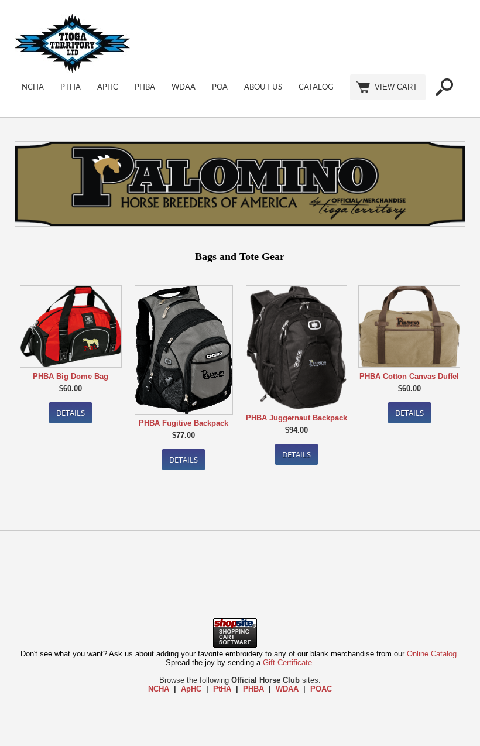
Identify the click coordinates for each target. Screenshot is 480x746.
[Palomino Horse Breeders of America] (240, 184)
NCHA (33, 87)
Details (70, 413)
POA (220, 87)
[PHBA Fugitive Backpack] (183, 350)
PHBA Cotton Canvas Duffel (409, 376)
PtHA (70, 87)
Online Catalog (432, 653)
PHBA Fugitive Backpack (183, 423)
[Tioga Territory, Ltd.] (72, 70)
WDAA (184, 87)
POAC (321, 689)
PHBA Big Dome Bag (70, 376)
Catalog (316, 87)
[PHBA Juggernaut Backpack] (296, 348)
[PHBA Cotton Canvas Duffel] (409, 327)
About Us (263, 87)
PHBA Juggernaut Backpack (296, 417)
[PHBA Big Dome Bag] (70, 327)
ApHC (107, 87)
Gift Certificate (287, 662)
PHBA (145, 87)
